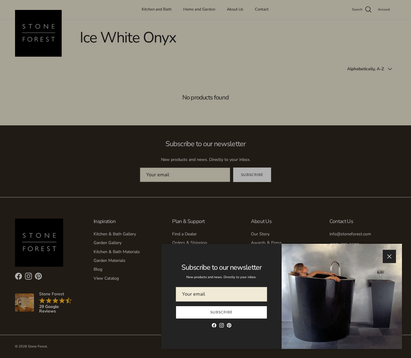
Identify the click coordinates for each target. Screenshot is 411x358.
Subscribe (221, 312)
